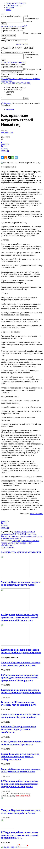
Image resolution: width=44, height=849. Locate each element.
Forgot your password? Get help (13, 62)
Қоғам (8, 10)
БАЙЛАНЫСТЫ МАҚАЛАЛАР (15, 552)
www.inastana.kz (36, 514)
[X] (9, 157)
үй (2, 103)
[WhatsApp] (12, 157)
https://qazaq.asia (7, 547)
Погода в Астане (22, 44)
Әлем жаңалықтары (14, 5)
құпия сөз (28, 21)
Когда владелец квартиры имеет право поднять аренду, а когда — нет (20, 542)
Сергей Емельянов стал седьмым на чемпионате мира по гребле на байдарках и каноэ (20, 757)
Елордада (10, 7)
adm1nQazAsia (7, 133)
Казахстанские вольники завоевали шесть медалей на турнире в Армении (21, 651)
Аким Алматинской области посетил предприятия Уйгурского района (20, 715)
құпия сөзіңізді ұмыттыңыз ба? (14, 26)
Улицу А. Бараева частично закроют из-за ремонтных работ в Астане (20, 583)
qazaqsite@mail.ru (23, 796)
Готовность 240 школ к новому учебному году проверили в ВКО (18, 703)
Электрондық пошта (32, 33)
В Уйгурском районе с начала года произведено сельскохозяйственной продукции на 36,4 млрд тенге (19, 617)
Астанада (7, 103)
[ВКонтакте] (2, 157)
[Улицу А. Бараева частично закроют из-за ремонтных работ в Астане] (15, 577)
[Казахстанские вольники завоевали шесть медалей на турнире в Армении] (15, 645)
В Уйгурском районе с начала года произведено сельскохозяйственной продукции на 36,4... (19, 835)
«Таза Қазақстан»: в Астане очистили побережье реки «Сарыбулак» (21, 743)
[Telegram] (16, 157)
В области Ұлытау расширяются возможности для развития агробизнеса (18, 729)
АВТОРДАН (35, 552)
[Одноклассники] (5, 157)
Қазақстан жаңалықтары (16, 3)
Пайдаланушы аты (31, 18)
